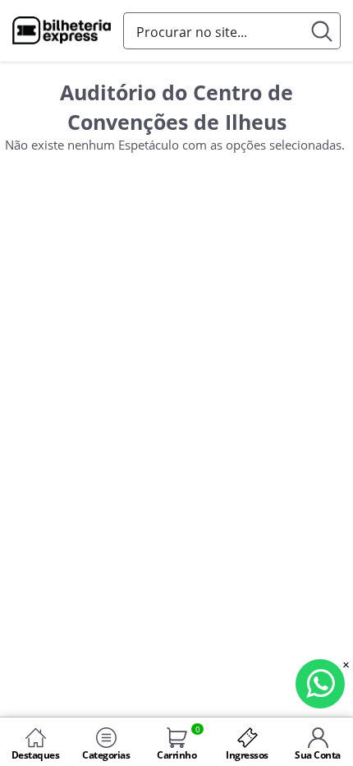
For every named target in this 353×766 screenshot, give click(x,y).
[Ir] (322, 30)
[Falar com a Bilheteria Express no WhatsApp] (320, 683)
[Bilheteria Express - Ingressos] (61, 32)
